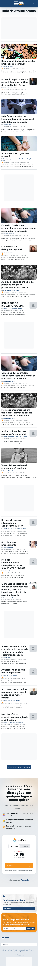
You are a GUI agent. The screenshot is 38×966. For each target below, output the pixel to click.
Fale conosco (21, 955)
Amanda (21, 722)
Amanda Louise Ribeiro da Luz (11, 290)
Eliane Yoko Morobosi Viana (10, 722)
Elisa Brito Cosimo (8, 66)
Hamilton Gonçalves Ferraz (10, 675)
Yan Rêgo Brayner (8, 159)
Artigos (4, 950)
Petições (15, 950)
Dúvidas (16, 951)
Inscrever (30, 928)
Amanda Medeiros (8, 547)
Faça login (25, 880)
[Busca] (34, 3)
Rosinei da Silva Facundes (10, 571)
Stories (22, 951)
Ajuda (14, 955)
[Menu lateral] (4, 3)
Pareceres (32, 950)
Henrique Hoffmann (8, 233)
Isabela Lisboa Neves (8, 436)
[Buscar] (35, 944)
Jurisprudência (23, 950)
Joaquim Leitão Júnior (9, 124)
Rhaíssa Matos (7, 657)
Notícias (9, 950)
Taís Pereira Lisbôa (8, 252)
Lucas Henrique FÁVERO (21, 436)
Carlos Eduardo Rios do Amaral (11, 700)
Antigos (26, 767)
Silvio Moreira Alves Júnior (10, 87)
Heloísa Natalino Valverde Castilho (12, 308)
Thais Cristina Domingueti (10, 528)
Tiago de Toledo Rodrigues (10, 470)
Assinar (10, 866)
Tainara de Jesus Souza (9, 597)
